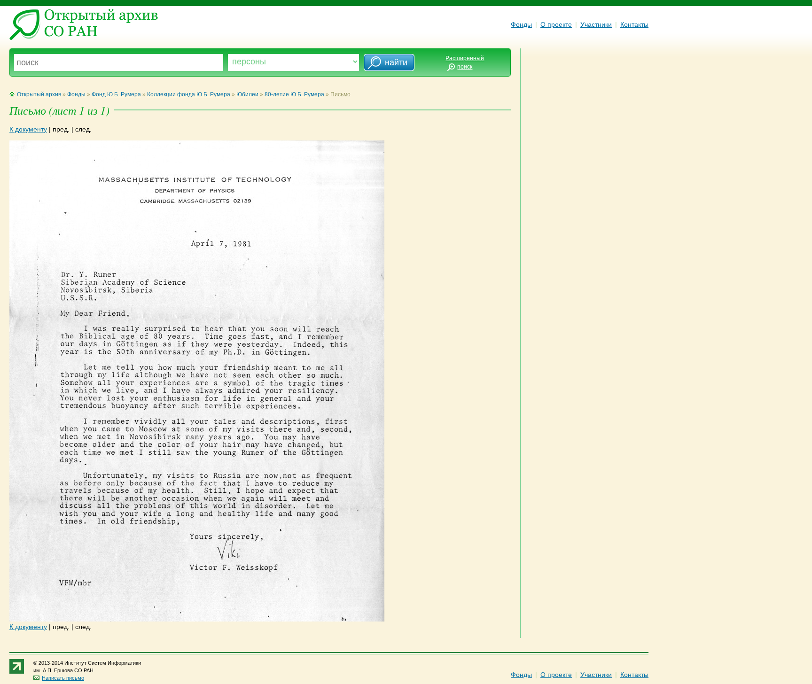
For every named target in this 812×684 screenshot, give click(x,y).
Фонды (521, 24)
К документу (28, 129)
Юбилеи (247, 94)
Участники (596, 24)
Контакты (634, 24)
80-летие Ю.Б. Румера (294, 94)
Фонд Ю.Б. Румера (116, 94)
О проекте (556, 24)
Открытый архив (39, 94)
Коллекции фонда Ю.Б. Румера (188, 94)
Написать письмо (63, 678)
